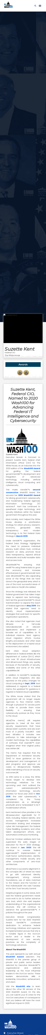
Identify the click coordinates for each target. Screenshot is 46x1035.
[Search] (35, 6)
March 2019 (22, 536)
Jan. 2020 (26, 847)
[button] (40, 6)
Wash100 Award (32, 468)
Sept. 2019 (30, 683)
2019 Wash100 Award (29, 495)
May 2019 (31, 605)
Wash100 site (23, 986)
